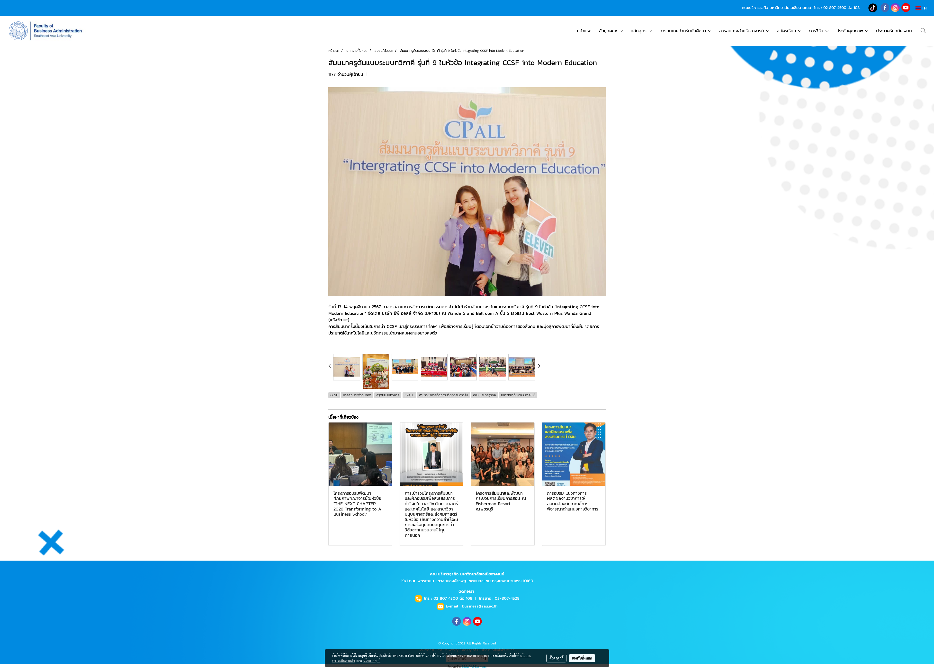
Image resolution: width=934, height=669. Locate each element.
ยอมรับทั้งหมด (582, 658)
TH (924, 8)
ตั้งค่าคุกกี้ (556, 658)
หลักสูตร (639, 30)
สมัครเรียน (787, 30)
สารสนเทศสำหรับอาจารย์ (742, 30)
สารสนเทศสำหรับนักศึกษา (684, 30)
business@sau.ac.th (480, 606)
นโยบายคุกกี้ (371, 660)
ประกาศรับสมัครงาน (894, 30)
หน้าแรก (584, 30)
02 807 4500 (834, 7)
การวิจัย (817, 30)
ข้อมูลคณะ (609, 30)
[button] (923, 30)
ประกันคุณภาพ (850, 30)
